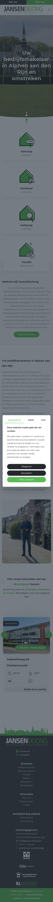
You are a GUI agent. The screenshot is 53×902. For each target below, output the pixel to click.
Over (43, 420)
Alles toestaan (26, 479)
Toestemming (14, 420)
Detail (31, 420)
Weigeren (26, 466)
